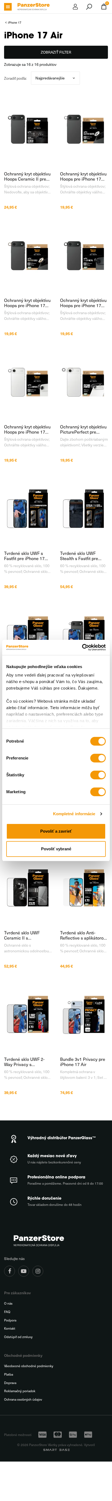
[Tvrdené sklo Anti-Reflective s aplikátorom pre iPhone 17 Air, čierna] (84, 888)
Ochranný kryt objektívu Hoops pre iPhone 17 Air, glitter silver (83, 176)
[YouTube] (23, 1271)
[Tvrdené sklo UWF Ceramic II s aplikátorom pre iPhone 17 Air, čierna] (28, 888)
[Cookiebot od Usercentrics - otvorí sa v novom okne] (82, 647)
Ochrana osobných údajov (23, 1399)
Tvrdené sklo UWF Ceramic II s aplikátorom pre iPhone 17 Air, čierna (27, 935)
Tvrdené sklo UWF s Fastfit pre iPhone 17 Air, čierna (24, 556)
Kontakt (9, 1328)
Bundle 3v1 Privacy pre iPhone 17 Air (82, 1062)
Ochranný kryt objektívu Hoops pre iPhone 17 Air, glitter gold (27, 303)
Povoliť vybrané (56, 849)
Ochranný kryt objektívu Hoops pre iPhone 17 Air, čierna (83, 303)
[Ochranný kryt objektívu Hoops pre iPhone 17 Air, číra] (28, 382)
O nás (8, 1303)
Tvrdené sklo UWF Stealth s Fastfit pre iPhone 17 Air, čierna (80, 556)
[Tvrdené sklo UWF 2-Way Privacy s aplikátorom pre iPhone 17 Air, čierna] (28, 1014)
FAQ (7, 1312)
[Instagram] (37, 1271)
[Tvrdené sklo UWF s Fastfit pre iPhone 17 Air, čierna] (28, 508)
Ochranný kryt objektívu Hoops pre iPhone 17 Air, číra (27, 429)
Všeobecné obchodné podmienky (28, 1366)
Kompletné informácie (74, 813)
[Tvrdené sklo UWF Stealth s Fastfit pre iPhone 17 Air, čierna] (84, 508)
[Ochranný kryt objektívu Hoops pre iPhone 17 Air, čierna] (84, 255)
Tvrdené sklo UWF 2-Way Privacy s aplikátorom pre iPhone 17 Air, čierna (27, 1062)
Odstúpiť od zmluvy (18, 1337)
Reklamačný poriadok (19, 1391)
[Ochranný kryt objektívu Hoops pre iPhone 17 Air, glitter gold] (28, 255)
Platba (8, 1374)
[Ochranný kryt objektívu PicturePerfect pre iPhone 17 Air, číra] (84, 382)
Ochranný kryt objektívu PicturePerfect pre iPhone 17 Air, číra (83, 429)
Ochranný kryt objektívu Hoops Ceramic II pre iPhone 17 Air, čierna (27, 176)
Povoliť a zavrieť (56, 831)
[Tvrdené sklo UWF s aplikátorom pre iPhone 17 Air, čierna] (28, 635)
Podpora (10, 1320)
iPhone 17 (14, 22)
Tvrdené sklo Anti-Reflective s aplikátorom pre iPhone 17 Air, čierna (83, 935)
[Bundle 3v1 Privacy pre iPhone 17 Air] (84, 1014)
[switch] (98, 758)
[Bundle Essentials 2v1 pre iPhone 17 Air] (84, 635)
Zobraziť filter (56, 52)
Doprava (10, 1383)
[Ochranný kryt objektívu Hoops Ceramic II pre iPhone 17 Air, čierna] (28, 129)
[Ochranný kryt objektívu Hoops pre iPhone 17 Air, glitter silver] (84, 129)
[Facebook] (9, 1271)
